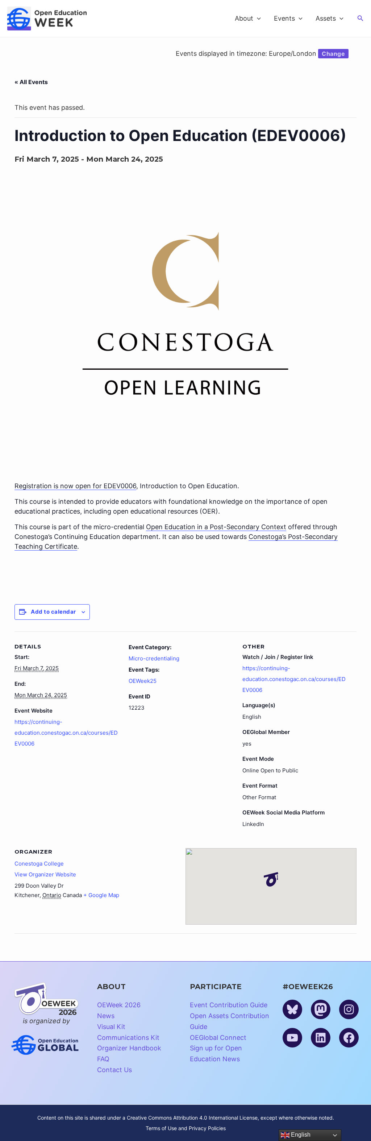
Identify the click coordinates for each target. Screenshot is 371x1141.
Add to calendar (53, 611)
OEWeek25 (143, 680)
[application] (257, 18)
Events (284, 18)
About (244, 18)
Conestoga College (39, 863)
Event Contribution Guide (228, 1005)
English (299, 1135)
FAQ (103, 1059)
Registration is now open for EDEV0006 (75, 486)
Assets (326, 18)
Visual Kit (111, 1026)
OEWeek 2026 (119, 1005)
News (105, 1016)
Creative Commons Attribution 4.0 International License (192, 1118)
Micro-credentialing (154, 658)
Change (333, 53)
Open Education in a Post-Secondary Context (216, 527)
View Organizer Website (45, 874)
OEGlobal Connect (218, 1037)
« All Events (31, 82)
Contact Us (114, 1070)
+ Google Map (101, 895)
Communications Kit (128, 1037)
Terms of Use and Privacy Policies (186, 1128)
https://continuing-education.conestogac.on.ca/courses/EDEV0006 (66, 732)
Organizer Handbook (129, 1048)
